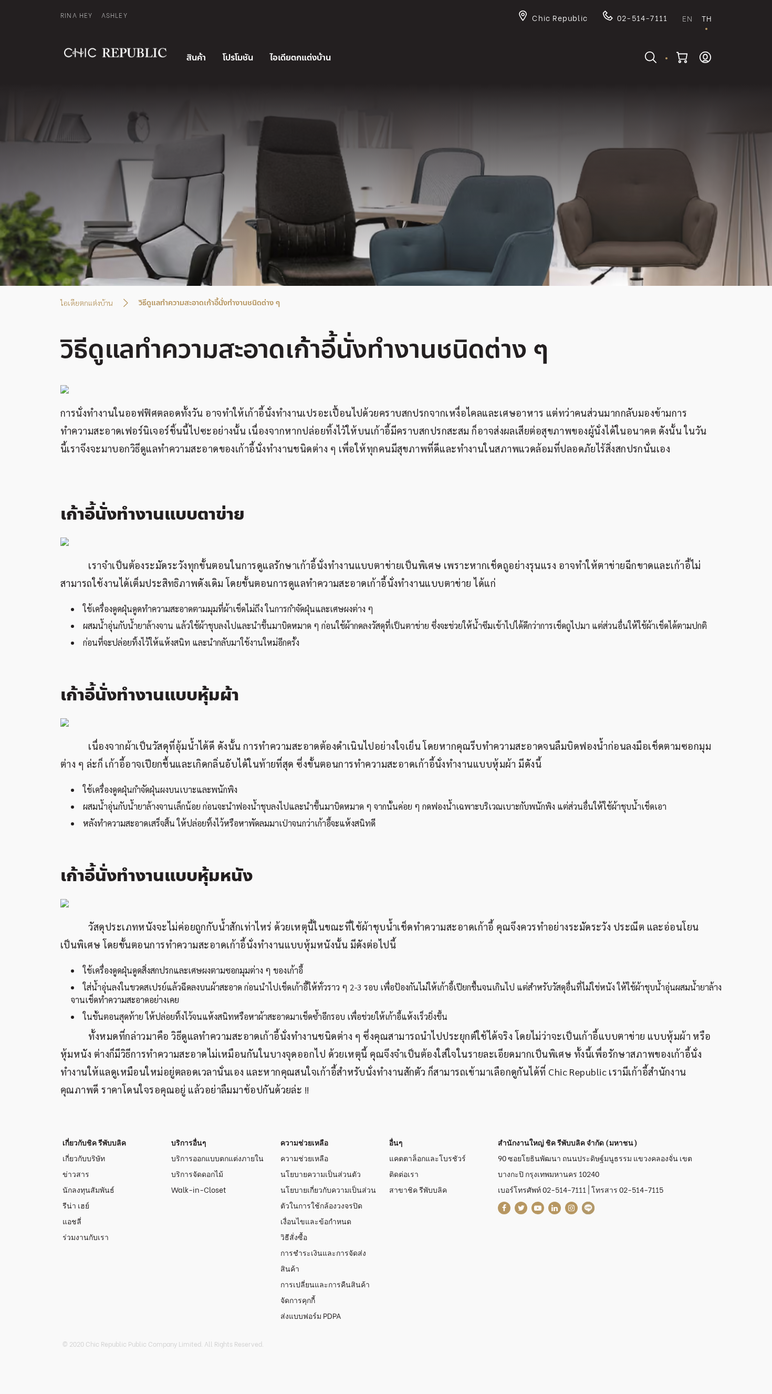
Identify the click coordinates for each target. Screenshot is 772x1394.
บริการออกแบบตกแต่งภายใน (217, 1157)
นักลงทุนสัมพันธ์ (88, 1189)
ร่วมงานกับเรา (85, 1236)
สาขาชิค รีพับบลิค (418, 1189)
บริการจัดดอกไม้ (197, 1173)
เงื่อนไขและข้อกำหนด (315, 1220)
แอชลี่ (71, 1220)
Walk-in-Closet (198, 1189)
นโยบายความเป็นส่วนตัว (320, 1173)
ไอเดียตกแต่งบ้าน (86, 302)
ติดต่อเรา (404, 1173)
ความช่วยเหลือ (304, 1157)
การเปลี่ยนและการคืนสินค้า (325, 1283)
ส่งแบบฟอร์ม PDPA (310, 1315)
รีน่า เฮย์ (75, 1205)
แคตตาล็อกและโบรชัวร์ (427, 1157)
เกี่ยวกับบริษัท (83, 1157)
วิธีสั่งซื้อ (293, 1236)
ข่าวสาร (75, 1173)
